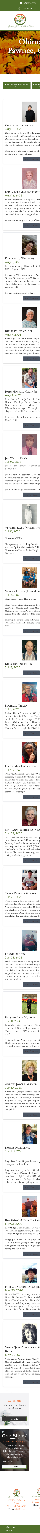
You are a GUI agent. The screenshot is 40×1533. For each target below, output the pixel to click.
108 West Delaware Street (16, 1502)
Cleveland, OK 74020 (16, 1506)
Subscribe (14, 1419)
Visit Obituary (31, 159)
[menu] (37, 8)
